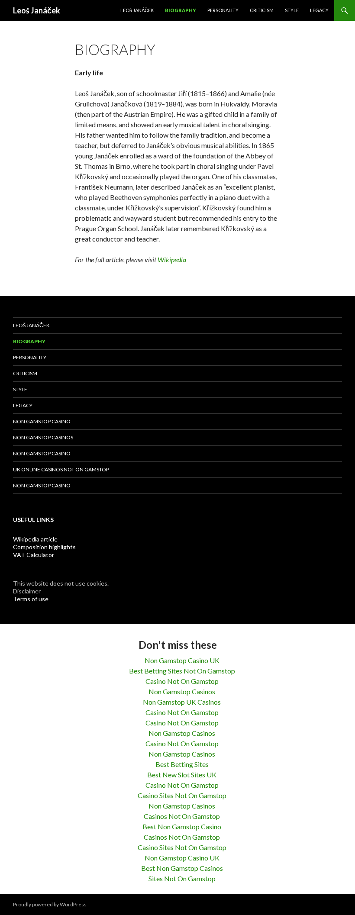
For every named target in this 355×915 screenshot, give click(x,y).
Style (292, 10)
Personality (223, 10)
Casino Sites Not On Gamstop (182, 795)
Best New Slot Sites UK (181, 774)
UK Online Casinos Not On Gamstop (61, 469)
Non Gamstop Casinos (43, 437)
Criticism (262, 10)
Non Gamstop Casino (42, 421)
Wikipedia (172, 259)
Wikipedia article (35, 539)
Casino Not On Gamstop (182, 681)
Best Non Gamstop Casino (181, 826)
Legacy (319, 10)
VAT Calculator (33, 554)
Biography (180, 10)
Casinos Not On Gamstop (182, 816)
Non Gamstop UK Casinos (182, 702)
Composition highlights (44, 547)
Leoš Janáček (36, 10)
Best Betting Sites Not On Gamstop (182, 671)
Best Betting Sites (182, 764)
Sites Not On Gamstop (182, 878)
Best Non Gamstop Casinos (182, 868)
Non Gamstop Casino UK (182, 660)
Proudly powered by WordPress (50, 904)
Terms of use (30, 598)
